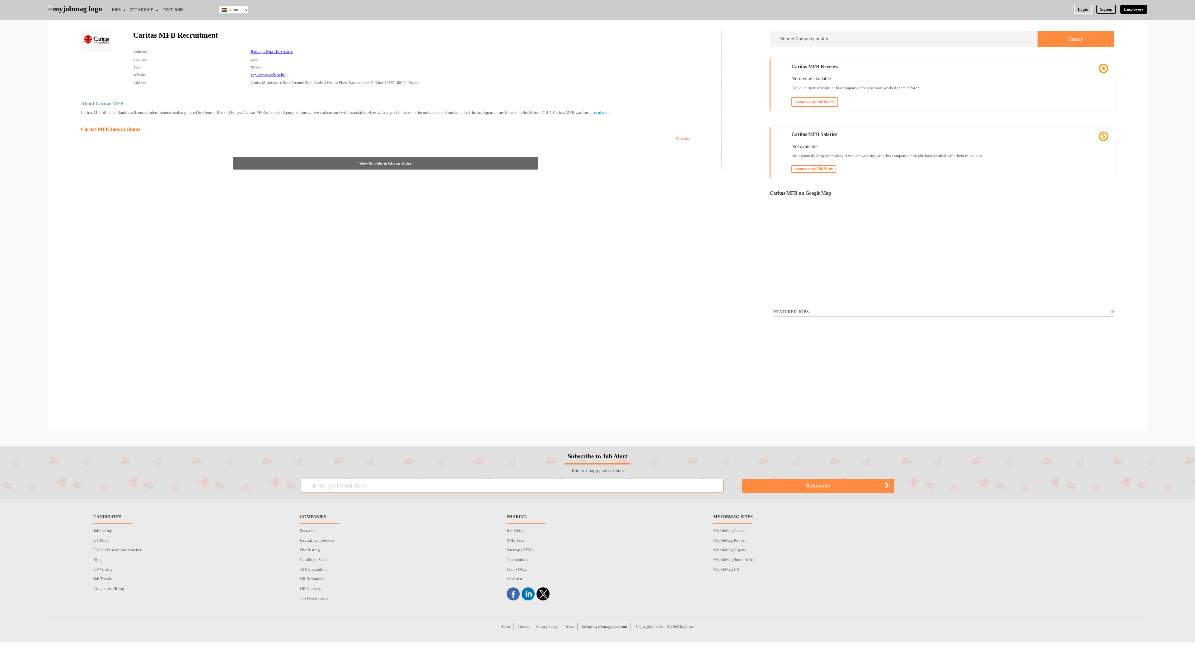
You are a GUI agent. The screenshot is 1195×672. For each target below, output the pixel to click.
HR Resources (312, 578)
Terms (569, 626)
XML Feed (516, 540)
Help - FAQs (517, 569)
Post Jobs (173, 10)
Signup (1106, 9)
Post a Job (308, 530)
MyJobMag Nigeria (729, 550)
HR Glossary (310, 588)
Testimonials (517, 559)
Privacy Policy (547, 626)
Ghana (233, 9)
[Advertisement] (942, 378)
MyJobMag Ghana (729, 530)
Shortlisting (310, 550)
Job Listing (102, 530)
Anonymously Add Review (814, 102)
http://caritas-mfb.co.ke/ (268, 75)
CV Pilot (100, 540)
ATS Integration (313, 569)
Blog (97, 559)
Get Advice (141, 10)
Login (1083, 9)
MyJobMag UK (726, 569)
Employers (1133, 9)
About (505, 626)
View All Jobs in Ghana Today (385, 163)
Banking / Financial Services (272, 51)
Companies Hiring (108, 588)
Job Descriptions (314, 598)
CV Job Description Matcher (117, 550)
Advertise (515, 578)
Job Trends (102, 578)
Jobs (116, 10)
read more (602, 112)
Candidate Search (315, 559)
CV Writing (103, 569)
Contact (523, 626)
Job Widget (516, 530)
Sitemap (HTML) (521, 550)
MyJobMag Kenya (729, 540)
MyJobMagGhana (680, 626)
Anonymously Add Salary (813, 169)
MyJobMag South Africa (734, 559)
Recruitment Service (317, 540)
